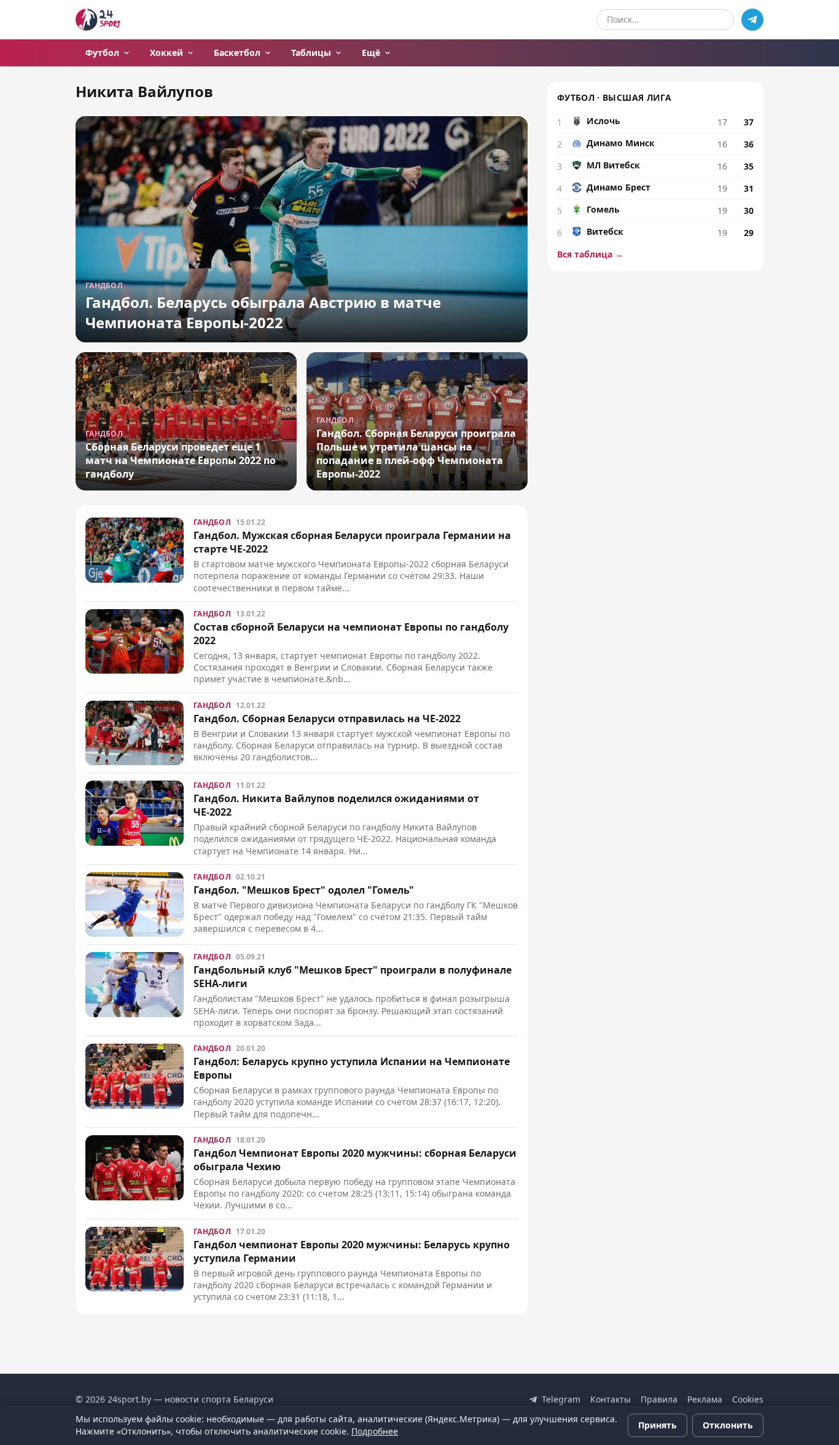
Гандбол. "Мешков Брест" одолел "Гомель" (303, 890)
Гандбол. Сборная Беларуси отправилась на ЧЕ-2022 (327, 718)
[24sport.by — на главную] (98, 19)
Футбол (102, 52)
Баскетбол (237, 52)
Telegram (561, 1399)
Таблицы (311, 52)
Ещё (371, 52)
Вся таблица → (590, 254)
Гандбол (212, 522)
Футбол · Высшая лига (614, 97)
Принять (657, 1425)
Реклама (704, 1399)
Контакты (610, 1399)
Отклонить (728, 1425)
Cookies (747, 1399)
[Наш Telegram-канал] (752, 20)
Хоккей (166, 52)
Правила (659, 1399)
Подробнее (374, 1431)
